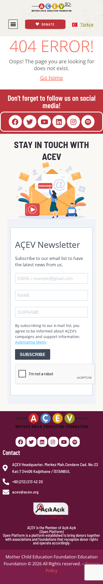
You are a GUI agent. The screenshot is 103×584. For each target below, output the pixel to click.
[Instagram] (73, 121)
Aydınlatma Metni (30, 342)
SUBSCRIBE (32, 354)
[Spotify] (88, 121)
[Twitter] (29, 121)
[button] (13, 24)
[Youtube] (44, 121)
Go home (51, 77)
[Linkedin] (58, 121)
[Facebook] (15, 121)
